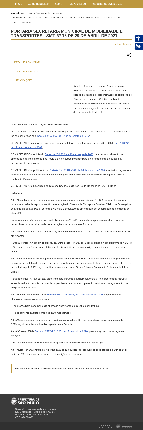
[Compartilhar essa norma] (129, 56)
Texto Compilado (27, 71)
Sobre (58, 3)
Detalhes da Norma (27, 62)
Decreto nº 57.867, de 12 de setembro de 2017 (63, 135)
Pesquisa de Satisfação (106, 3)
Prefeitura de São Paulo (25, 399)
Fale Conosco (77, 3)
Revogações (23, 80)
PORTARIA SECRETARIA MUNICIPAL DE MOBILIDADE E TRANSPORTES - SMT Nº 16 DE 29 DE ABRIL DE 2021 (67, 18)
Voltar (118, 43)
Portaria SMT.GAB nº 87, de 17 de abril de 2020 (61, 331)
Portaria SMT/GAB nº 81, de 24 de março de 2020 (77, 170)
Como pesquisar (38, 3)
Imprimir (127, 43)
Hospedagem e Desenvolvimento (115, 426)
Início (18, 3)
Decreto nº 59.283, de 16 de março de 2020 (69, 154)
